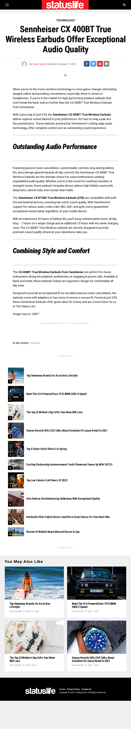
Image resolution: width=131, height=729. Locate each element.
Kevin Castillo (39, 64)
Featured (35, 343)
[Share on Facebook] (87, 64)
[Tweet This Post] (93, 64)
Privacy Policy (73, 689)
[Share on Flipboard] (100, 64)
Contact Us (86, 689)
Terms (62, 689)
